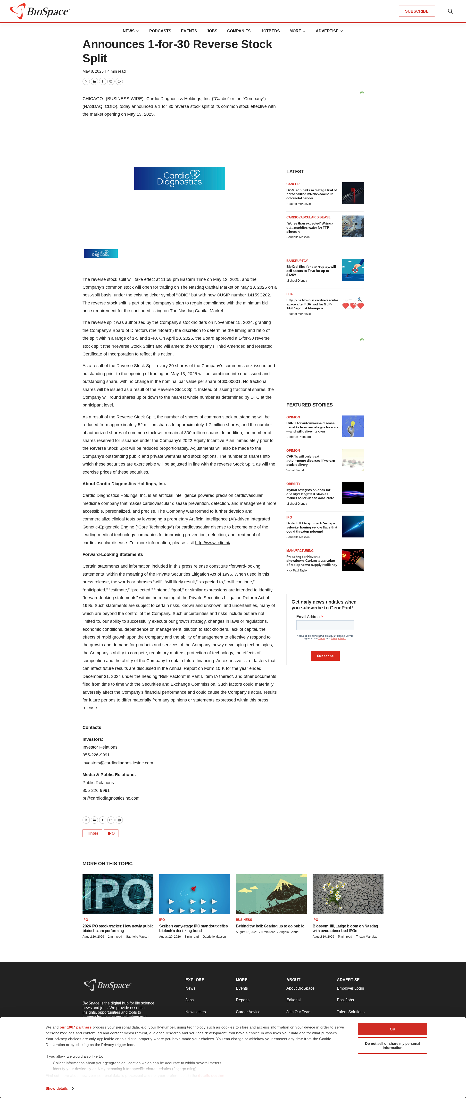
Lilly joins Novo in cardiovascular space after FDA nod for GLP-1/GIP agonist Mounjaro (312, 304)
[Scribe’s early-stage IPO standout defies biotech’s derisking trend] (194, 894)
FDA (289, 294)
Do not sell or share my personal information (392, 1045)
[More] (138, 31)
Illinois (92, 833)
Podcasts (160, 31)
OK (392, 1029)
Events (189, 31)
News (129, 31)
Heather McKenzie (298, 204)
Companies (239, 31)
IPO (111, 833)
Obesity (293, 484)
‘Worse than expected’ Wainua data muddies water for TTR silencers (309, 227)
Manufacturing (300, 551)
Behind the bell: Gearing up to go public (270, 926)
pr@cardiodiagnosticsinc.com (111, 798)
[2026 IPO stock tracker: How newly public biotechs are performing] (118, 894)
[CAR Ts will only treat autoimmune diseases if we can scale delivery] (353, 460)
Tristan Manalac (366, 936)
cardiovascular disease (308, 217)
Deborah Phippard (298, 437)
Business (244, 920)
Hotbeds (270, 31)
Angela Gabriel (289, 932)
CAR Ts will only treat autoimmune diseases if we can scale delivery (310, 460)
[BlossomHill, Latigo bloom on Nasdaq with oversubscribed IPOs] (348, 894)
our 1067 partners (76, 1027)
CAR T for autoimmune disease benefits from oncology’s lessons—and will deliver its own (312, 427)
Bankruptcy (297, 261)
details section (211, 1075)
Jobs (212, 31)
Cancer (293, 184)
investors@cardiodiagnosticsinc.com (118, 763)
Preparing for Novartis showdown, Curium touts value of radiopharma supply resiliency (311, 561)
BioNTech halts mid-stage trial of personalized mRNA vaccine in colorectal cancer (311, 194)
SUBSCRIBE (417, 11)
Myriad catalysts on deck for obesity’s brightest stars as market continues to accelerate (310, 494)
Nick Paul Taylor (297, 570)
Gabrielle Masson (298, 237)
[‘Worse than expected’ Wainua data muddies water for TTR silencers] (353, 226)
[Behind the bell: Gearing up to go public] (271, 894)
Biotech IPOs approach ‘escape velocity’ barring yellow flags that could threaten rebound (311, 527)
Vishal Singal (295, 470)
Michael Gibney (296, 280)
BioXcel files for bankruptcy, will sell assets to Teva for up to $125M (311, 271)
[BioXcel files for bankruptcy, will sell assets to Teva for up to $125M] (353, 270)
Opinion (293, 417)
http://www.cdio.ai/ (212, 542)
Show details (57, 1088)
